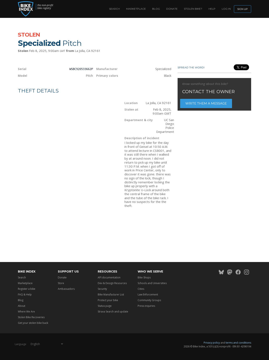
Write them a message (206, 103)
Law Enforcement (148, 294)
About (21, 306)
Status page (105, 306)
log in (226, 8)
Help (211, 8)
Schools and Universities (152, 283)
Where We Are (26, 311)
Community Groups (149, 300)
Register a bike (26, 289)
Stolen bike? (193, 8)
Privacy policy (212, 342)
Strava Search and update (113, 311)
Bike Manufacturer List (111, 294)
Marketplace (136, 8)
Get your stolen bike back (33, 323)
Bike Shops (144, 277)
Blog (156, 8)
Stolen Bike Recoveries (31, 317)
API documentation (109, 277)
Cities (141, 289)
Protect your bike (108, 300)
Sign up (242, 9)
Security (102, 289)
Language (20, 344)
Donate (172, 8)
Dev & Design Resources (112, 283)
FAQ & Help (25, 294)
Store (61, 283)
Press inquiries (146, 306)
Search (114, 8)
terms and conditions (238, 342)
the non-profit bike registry (45, 7)
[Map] (68, 140)
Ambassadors (66, 289)
